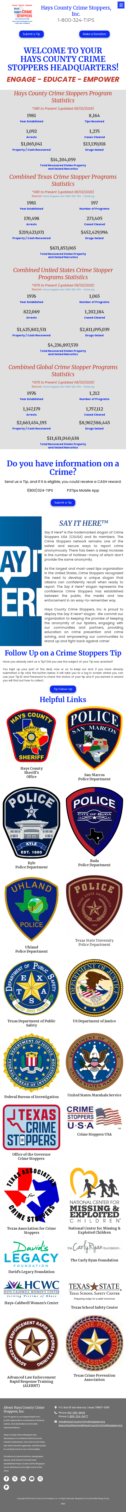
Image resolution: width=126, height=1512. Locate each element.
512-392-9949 (76, 1413)
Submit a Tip (31, 34)
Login (63, 1503)
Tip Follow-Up (63, 689)
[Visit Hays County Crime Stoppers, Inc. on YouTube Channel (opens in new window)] (31, 1478)
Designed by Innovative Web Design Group (92, 1498)
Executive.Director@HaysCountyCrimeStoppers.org (90, 1425)
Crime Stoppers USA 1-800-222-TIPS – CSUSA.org (68, 196)
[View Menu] (121, 5)
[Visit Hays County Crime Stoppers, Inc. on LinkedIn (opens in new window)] (23, 1478)
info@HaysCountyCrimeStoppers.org (82, 1421)
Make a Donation (94, 34)
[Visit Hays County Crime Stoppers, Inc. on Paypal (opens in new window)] (6, 1487)
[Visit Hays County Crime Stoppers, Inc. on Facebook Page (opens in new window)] (6, 1478)
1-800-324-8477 (77, 1416)
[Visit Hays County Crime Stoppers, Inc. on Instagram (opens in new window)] (40, 1478)
